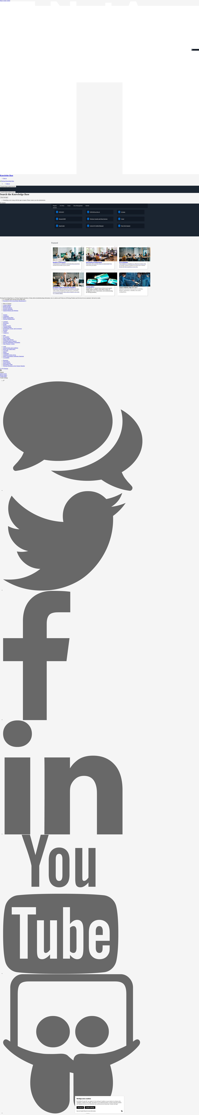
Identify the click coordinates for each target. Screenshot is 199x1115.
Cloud (122, 219)
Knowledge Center (7, 364)
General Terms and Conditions (10, 348)
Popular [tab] (55, 205)
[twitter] (64, 590)
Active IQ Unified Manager (97, 226)
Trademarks (6, 353)
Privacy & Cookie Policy (9, 349)
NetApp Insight (7, 325)
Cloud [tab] (68, 205)
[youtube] (60, 973)
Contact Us (6, 332)
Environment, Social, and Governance (12, 328)
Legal (4, 346)
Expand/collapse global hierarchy (8, 186)
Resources (5, 360)
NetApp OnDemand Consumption (11, 342)
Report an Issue (7, 306)
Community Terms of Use (9, 355)
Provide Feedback (7, 307)
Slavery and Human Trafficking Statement (13, 356)
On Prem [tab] (62, 205)
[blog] (3, 380)
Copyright (5, 350)
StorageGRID (62, 219)
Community (6, 316)
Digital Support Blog (8, 317)
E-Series (123, 212)
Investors (5, 330)
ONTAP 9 (61, 212)
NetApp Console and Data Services (98, 219)
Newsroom (6, 323)
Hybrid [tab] (87, 205)
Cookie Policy (3, 376)
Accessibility (6, 357)
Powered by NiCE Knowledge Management (14, 300)
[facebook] (36, 719)
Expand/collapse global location (8, 192)
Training (5, 314)
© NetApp (4, 368)
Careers (5, 331)
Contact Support (7, 305)
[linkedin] (63, 834)
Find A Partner (6, 338)
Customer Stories (7, 327)
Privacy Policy (3, 375)
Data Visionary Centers (9, 344)
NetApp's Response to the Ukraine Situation (14, 366)
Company (5, 321)
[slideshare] (71, 1113)
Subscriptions (6, 361)
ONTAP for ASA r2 (95, 212)
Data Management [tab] (77, 205)
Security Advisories (8, 309)
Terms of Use (3, 373)
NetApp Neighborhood (9, 319)
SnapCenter (62, 226)
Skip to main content (5, 0)
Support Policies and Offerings (10, 310)
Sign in (5, 178)
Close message (4, 197)
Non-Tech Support (125, 226)
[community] (72, 490)
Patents (5, 352)
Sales (4, 335)
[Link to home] (7, 181)
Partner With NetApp (8, 339)
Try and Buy (6, 337)
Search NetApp (7, 363)
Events (4, 324)
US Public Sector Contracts (10, 341)
